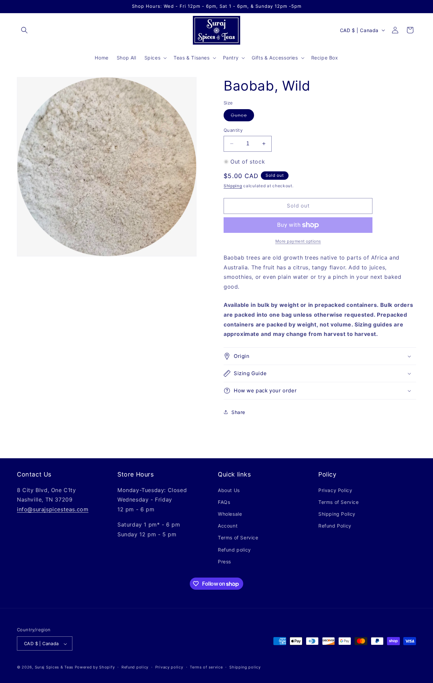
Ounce (242, 116)
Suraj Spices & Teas (54, 667)
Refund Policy (334, 526)
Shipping (233, 185)
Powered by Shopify (95, 667)
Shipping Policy (337, 514)
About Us (229, 490)
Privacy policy (169, 667)
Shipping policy (245, 667)
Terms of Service (238, 538)
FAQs (224, 502)
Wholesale (230, 514)
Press (224, 561)
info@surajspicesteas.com (52, 509)
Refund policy (234, 550)
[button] (24, 30)
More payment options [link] (298, 241)
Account (227, 526)
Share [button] (238, 412)
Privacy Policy (335, 490)
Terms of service (206, 667)
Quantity (233, 130)
